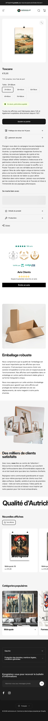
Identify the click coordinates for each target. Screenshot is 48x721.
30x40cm (20, 89)
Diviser (7, 225)
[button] (43, 702)
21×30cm (7, 89)
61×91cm (7, 96)
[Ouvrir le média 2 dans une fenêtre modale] (42, 22)
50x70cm (33, 89)
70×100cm (20, 96)
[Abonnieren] (42, 683)
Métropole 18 (10, 566)
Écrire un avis (24, 285)
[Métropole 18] (20, 546)
